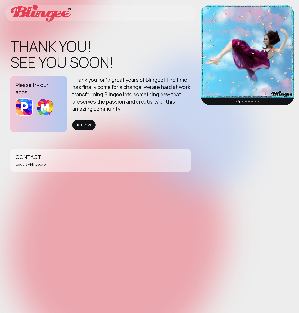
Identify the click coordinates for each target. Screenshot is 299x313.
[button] (236, 101)
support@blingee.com (32, 164)
